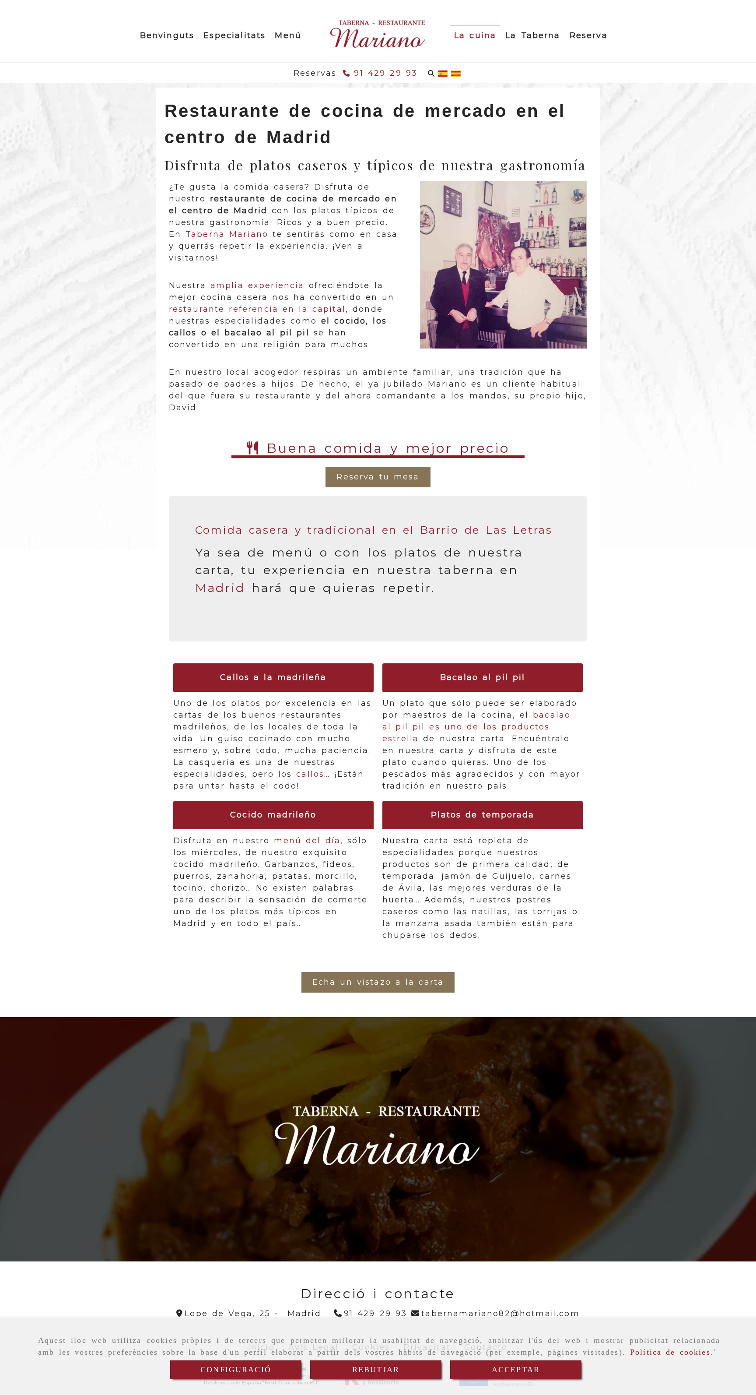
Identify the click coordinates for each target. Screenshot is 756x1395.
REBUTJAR (375, 1369)
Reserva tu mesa (377, 477)
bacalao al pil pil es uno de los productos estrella (476, 726)
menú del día (307, 840)
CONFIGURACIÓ (235, 1369)
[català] (456, 73)
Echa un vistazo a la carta (378, 982)
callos (310, 774)
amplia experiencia (257, 285)
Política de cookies (670, 1352)
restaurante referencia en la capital (257, 309)
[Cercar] (431, 73)
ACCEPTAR (516, 1369)
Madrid (220, 588)
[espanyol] (443, 73)
